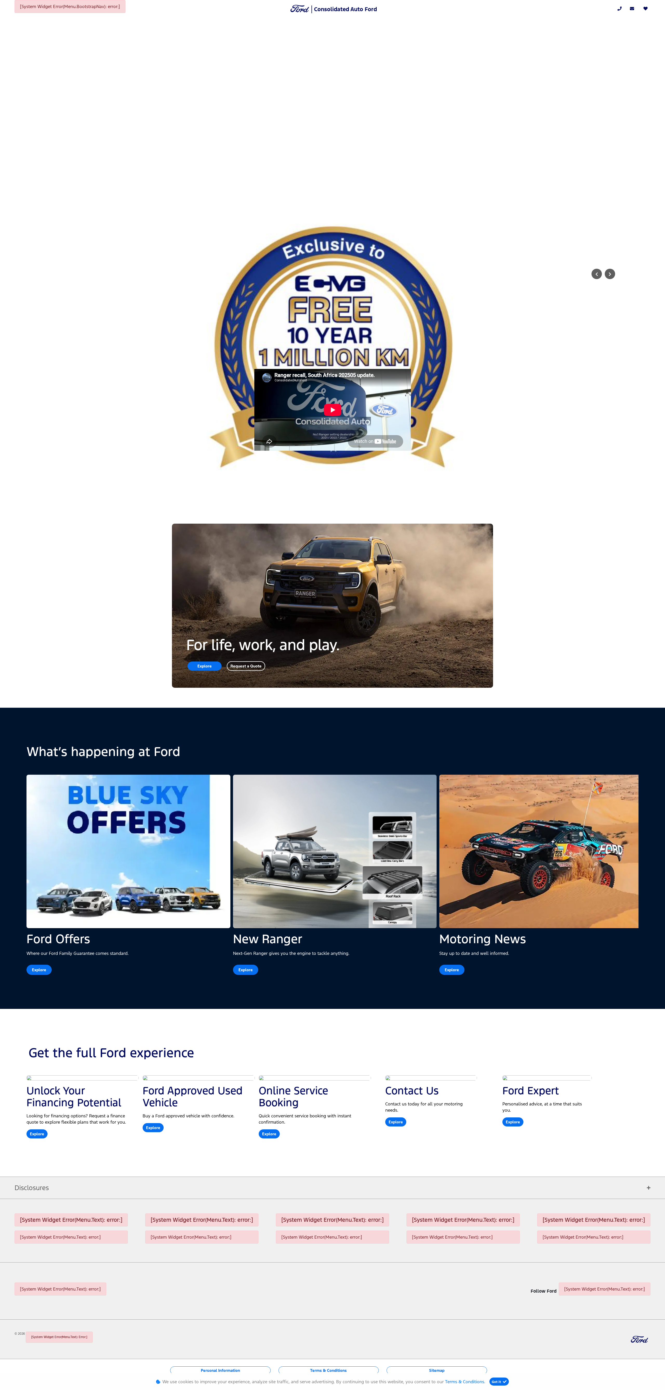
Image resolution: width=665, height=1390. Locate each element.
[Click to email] (632, 8)
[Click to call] (619, 8)
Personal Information (220, 1370)
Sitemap (436, 1370)
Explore (204, 666)
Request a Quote (246, 666)
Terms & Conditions (328, 1370)
